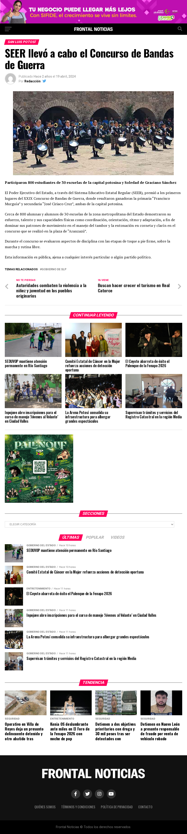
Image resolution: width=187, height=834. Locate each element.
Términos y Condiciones (78, 806)
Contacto (145, 806)
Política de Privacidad (117, 806)
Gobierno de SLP (54, 269)
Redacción (32, 81)
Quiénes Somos (45, 806)
